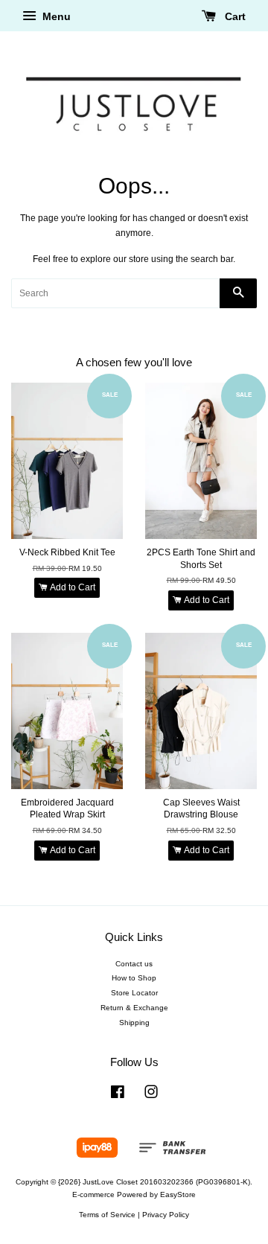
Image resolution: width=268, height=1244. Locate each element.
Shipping (134, 1022)
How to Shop (134, 978)
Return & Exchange (134, 1008)
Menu (55, 16)
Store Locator (134, 993)
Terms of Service (107, 1214)
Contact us (134, 964)
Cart (234, 16)
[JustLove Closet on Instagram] (151, 1095)
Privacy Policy (165, 1214)
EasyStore (178, 1194)
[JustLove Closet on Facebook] (117, 1095)
